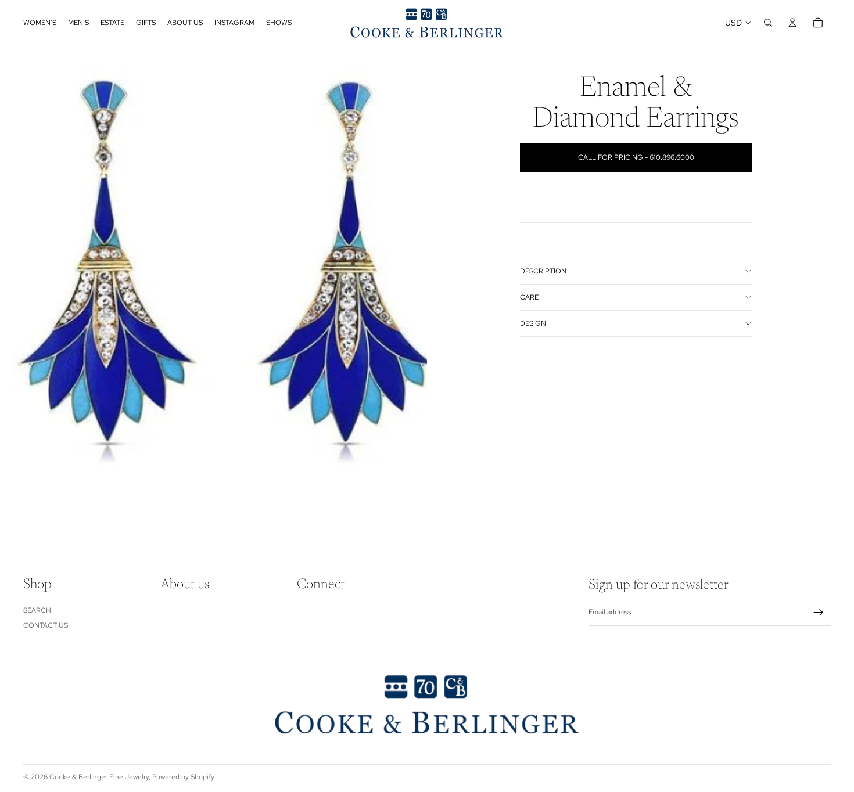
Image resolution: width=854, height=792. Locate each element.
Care (529, 297)
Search (37, 610)
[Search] (768, 22)
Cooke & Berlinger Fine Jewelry (99, 777)
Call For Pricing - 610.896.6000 (636, 157)
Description (543, 271)
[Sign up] (818, 612)
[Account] (792, 22)
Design (533, 323)
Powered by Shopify (183, 777)
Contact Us (45, 625)
